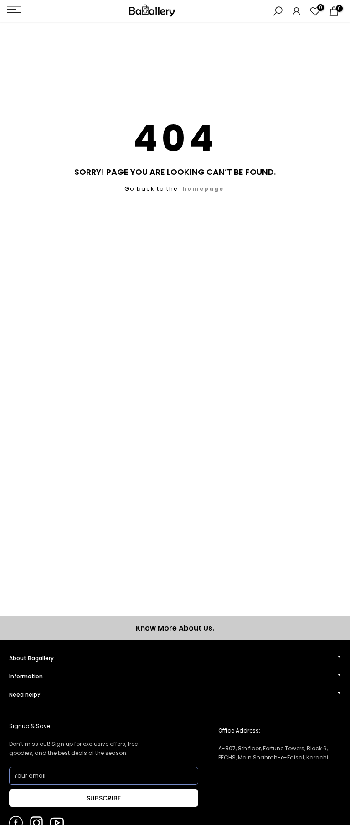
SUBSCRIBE (104, 798)
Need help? (25, 694)
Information (26, 676)
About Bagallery (31, 658)
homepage (203, 189)
